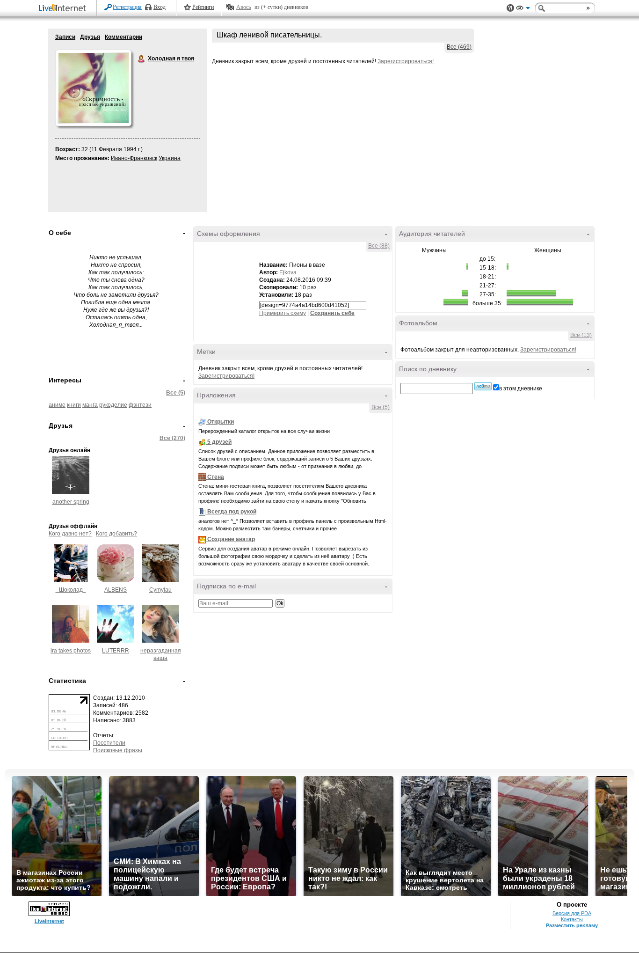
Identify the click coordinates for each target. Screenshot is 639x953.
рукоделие (113, 405)
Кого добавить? (116, 533)
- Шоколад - (71, 589)
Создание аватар (231, 539)
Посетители (109, 743)
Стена (215, 477)
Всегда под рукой (231, 511)
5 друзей (219, 442)
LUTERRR (115, 650)
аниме (57, 405)
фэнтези (140, 405)
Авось (243, 7)
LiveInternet (64, 9)
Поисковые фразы (117, 750)
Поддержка (510, 8)
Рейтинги (203, 7)
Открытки (220, 421)
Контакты (572, 919)
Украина (170, 158)
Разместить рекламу (572, 925)
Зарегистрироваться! (406, 61)
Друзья (90, 37)
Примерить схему (282, 313)
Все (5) (175, 392)
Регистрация (127, 7)
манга (90, 405)
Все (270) (172, 438)
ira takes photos (71, 650)
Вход (159, 7)
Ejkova (288, 272)
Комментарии (123, 37)
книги (74, 405)
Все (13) (581, 335)
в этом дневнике (520, 388)
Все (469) (459, 47)
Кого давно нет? (70, 533)
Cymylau (160, 589)
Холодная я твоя (141, 59)
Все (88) (379, 245)
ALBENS (115, 589)
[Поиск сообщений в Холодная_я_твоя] (483, 386)
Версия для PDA (571, 913)
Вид (523, 9)
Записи (65, 37)
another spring (70, 501)
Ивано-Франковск (134, 158)
